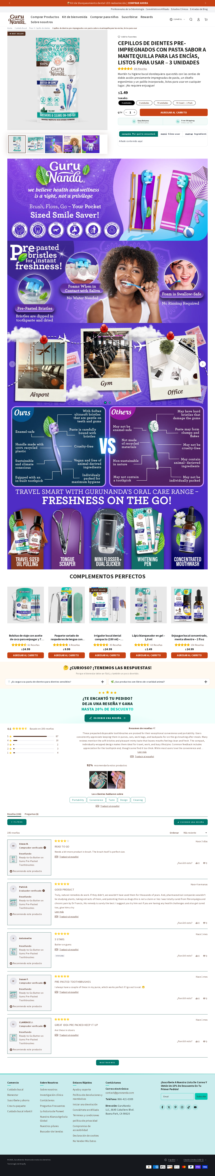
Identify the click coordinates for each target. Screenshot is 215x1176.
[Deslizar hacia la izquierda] (9, 3)
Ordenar (174, 832)
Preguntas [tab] (31, 814)
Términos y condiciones (86, 1115)
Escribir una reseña (194, 823)
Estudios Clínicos (179, 9)
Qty (120, 112)
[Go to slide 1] (105, 403)
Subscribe (201, 1096)
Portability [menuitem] (78, 800)
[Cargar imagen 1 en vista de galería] (17, 144)
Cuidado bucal (15, 1089)
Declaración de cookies (86, 1135)
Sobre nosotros (48, 1089)
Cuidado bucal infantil (19, 1111)
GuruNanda (19, 1160)
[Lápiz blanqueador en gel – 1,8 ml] (148, 605)
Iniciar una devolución (85, 1104)
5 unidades (144, 103)
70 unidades (162, 103)
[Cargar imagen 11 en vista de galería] (54, 144)
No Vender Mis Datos (84, 1141)
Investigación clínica (51, 1095)
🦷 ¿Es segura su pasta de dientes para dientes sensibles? (39, 681)
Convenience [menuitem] (96, 800)
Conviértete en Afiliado (157, 9)
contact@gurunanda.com (120, 1092)
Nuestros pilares (49, 1126)
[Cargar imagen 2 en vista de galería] (35, 144)
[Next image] (202, 364)
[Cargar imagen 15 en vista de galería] (90, 144)
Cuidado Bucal (21, 28)
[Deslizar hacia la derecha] (205, 3)
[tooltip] (154, 728)
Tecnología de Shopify (16, 1164)
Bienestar (12, 1095)
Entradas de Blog (199, 9)
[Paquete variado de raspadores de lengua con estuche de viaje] (66, 605)
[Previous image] (12, 364)
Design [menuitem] (124, 800)
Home (9, 28)
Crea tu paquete (16, 1106)
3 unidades (126, 103)
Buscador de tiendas (51, 1131)
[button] (191, 19)
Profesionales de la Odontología (127, 9)
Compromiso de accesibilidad (82, 1128)
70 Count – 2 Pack (184, 103)
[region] (107, 780)
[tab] (138, 134)
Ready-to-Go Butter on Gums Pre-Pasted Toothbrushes (31, 861)
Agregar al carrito (174, 112)
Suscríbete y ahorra (18, 1100)
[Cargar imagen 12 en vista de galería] (72, 144)
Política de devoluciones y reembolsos (88, 1096)
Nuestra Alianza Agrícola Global (53, 1118)
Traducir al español (144, 756)
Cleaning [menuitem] (138, 800)
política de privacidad (85, 1120)
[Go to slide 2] (109, 402)
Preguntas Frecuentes (52, 1106)
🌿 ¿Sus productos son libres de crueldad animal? (138, 681)
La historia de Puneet (52, 1111)
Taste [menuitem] (112, 800)
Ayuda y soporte (82, 1089)
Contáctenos (47, 1100)
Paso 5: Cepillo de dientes (39, 28)
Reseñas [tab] (14, 814)
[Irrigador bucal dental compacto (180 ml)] (107, 605)
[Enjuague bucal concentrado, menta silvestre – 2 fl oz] (189, 605)
